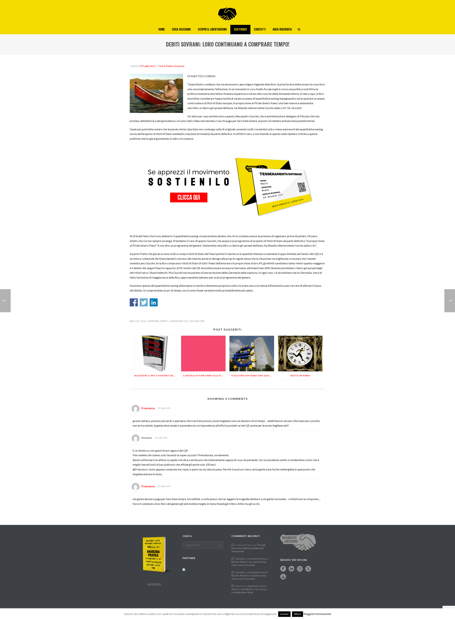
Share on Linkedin (154, 302)
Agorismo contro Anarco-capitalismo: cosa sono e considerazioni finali (249, 589)
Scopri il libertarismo (212, 29)
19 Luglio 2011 (148, 65)
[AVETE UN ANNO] (300, 353)
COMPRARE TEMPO (157, 321)
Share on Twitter (144, 302)
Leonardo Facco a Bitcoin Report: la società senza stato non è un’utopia (249, 561)
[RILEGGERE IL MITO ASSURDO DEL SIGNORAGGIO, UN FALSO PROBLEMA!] (155, 353)
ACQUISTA (154, 583)
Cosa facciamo (181, 29)
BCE (143, 321)
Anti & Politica (166, 65)
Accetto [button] (284, 614)
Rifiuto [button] (297, 614)
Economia (179, 65)
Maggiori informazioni (317, 613)
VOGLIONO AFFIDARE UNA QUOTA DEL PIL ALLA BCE (252, 375)
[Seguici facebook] (283, 569)
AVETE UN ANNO (300, 375)
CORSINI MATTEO (179, 321)
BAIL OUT (135, 321)
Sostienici (240, 29)
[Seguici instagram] (300, 569)
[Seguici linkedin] (291, 569)
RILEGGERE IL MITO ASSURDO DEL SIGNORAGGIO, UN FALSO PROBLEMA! (155, 375)
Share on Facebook (134, 302)
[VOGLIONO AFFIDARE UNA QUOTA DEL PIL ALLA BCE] (251, 353)
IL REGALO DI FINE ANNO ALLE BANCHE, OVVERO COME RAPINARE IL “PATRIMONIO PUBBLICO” (204, 375)
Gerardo (240, 558)
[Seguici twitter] (308, 569)
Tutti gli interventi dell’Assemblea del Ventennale (248, 548)
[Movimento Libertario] (227, 12)
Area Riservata (282, 29)
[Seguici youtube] (283, 577)
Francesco (148, 408)
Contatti (260, 29)
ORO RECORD (197, 321)
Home (161, 29)
